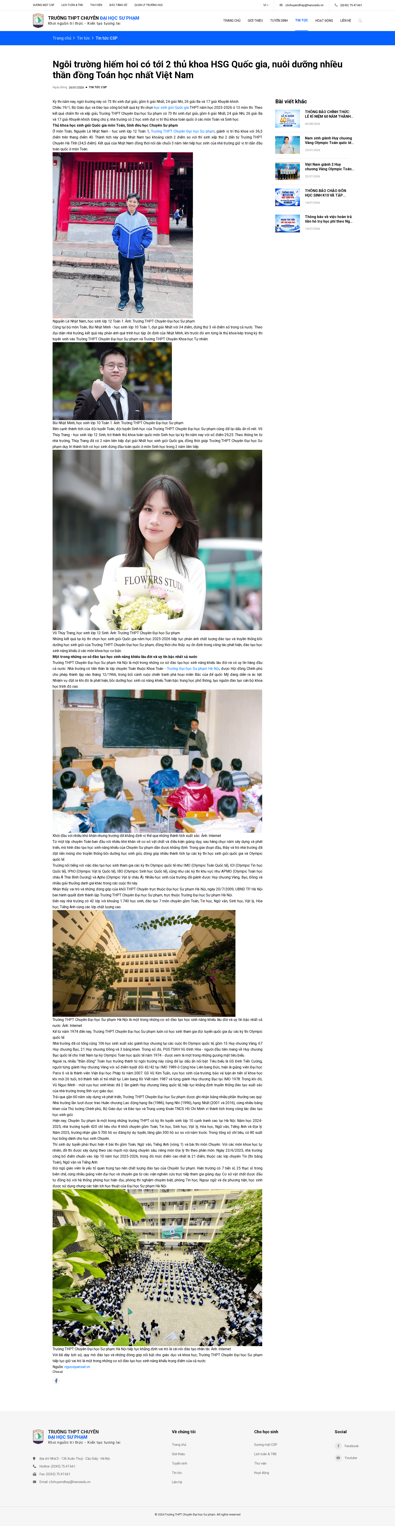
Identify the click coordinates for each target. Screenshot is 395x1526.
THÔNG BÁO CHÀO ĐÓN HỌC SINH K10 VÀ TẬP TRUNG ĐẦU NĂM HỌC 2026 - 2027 (328, 198)
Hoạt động (324, 20)
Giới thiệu (255, 20)
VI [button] (264, 5)
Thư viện (96, 5)
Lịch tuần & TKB (72, 5)
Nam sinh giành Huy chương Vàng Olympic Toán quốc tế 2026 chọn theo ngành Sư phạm (328, 145)
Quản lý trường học (148, 5)
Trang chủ (231, 20)
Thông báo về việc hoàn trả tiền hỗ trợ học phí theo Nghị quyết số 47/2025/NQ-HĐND (329, 221)
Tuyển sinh (279, 20)
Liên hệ (345, 20)
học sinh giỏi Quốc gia (171, 107)
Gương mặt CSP (43, 5)
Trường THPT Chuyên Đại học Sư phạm (183, 131)
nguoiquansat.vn (77, 1367)
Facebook (352, 1446)
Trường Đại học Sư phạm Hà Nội (193, 668)
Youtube (351, 1458)
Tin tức (301, 20)
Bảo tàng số (118, 5)
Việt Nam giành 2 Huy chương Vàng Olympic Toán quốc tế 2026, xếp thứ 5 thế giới (328, 171)
